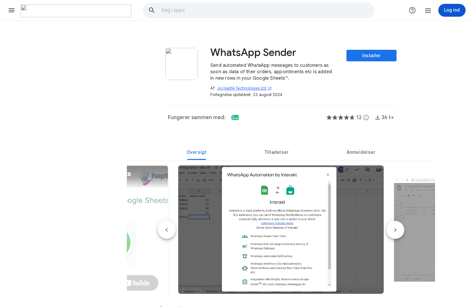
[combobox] (267, 10)
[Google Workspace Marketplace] (76, 10)
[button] (11, 10)
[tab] (196, 152)
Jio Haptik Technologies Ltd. (244, 88)
